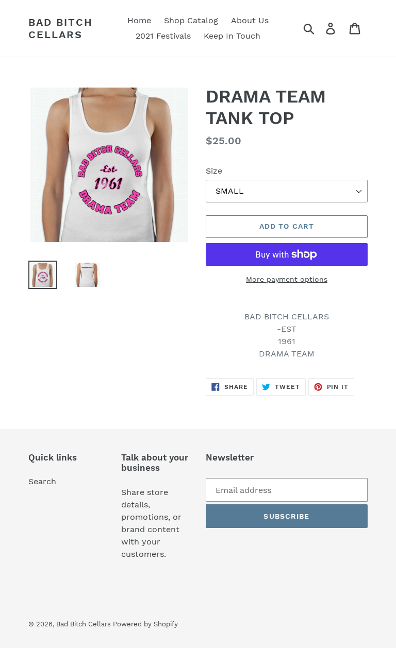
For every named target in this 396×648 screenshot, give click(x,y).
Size (214, 171)
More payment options (286, 279)
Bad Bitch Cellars (60, 28)
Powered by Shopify (145, 624)
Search (42, 481)
